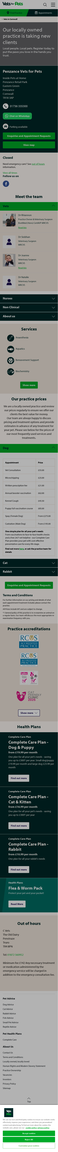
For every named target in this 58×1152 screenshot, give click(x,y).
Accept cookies (28, 1133)
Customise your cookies (29, 1146)
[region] (29, 1126)
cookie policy (31, 1128)
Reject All (29, 1139)
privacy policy (43, 1128)
